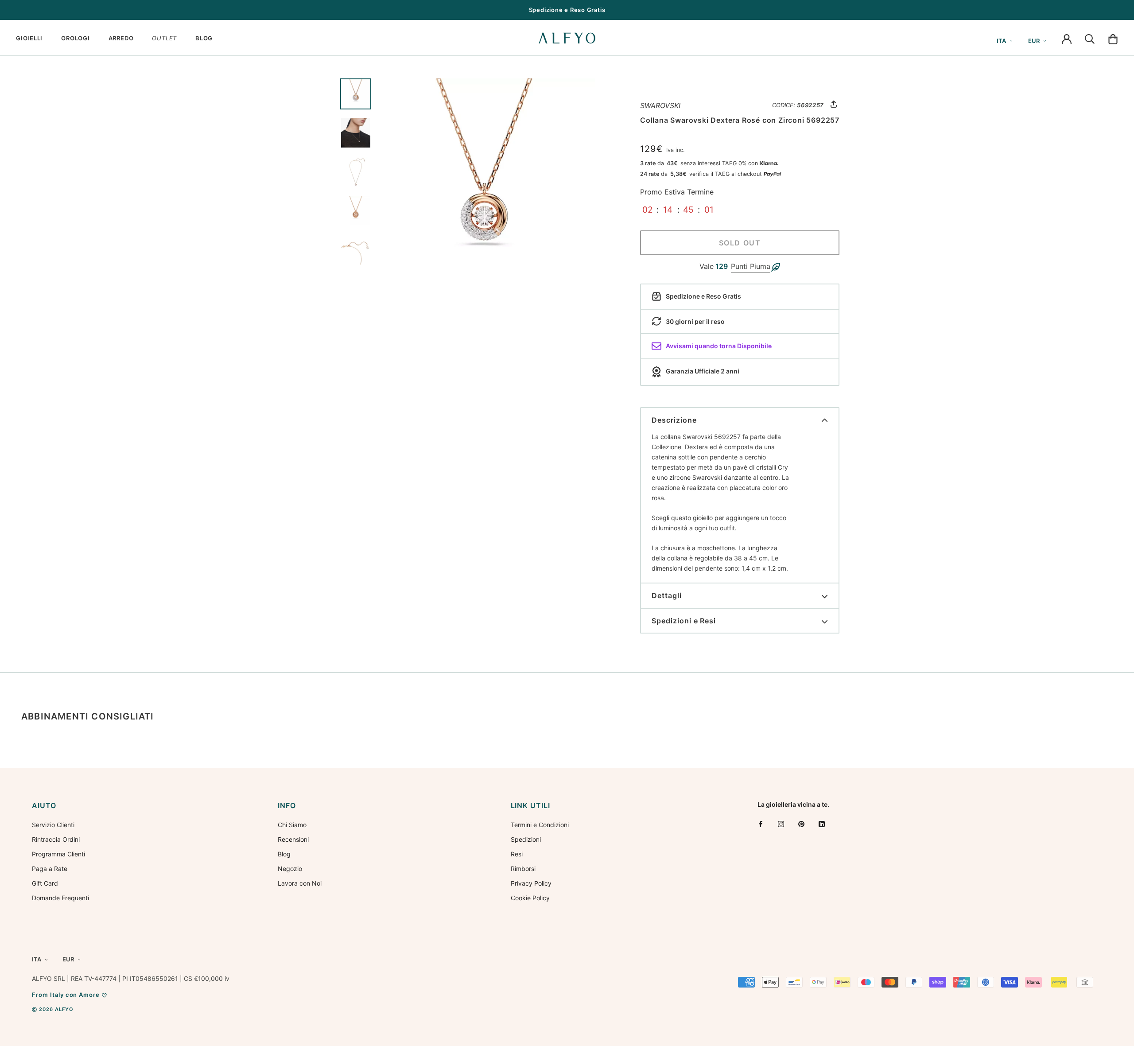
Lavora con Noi (300, 883)
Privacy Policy (531, 883)
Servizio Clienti (53, 824)
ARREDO (121, 38)
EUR (1034, 40)
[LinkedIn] (822, 824)
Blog (284, 854)
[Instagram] (781, 824)
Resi (517, 854)
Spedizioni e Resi (684, 620)
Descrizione (674, 420)
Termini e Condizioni (540, 824)
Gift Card (45, 883)
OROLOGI (75, 38)
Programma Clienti (58, 854)
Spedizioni (526, 839)
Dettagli (667, 595)
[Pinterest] (801, 824)
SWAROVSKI (660, 105)
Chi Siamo (292, 824)
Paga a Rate (49, 868)
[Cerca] (1090, 38)
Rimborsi (523, 868)
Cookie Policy (530, 898)
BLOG (204, 38)
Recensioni (293, 839)
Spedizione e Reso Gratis (567, 9)
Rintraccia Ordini (56, 839)
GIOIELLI (29, 38)
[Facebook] (760, 824)
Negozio (290, 868)
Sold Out (740, 242)
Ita (1001, 40)
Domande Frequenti (60, 898)
